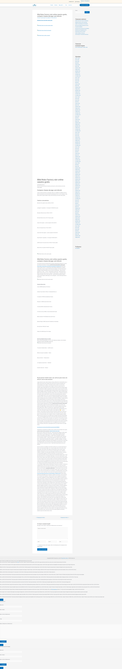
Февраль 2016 (77, 179)
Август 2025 (77, 77)
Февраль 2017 (77, 177)
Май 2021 (77, 151)
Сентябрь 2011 (77, 198)
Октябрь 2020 (77, 159)
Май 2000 (77, 230)
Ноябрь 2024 (77, 92)
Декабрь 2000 (77, 221)
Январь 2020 (77, 169)
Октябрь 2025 (77, 74)
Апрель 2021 (77, 153)
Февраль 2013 (77, 185)
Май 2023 (77, 117)
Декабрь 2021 (77, 142)
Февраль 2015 (77, 182)
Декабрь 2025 (77, 71)
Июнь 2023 (77, 116)
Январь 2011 (77, 209)
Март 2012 (77, 188)
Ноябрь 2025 (77, 72)
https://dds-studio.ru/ (64, 558)
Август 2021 (77, 146)
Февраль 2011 (77, 208)
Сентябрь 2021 (77, 145)
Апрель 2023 (77, 119)
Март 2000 (77, 234)
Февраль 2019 (77, 171)
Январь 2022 (77, 140)
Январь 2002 (77, 219)
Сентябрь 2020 (78, 161)
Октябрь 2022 (77, 129)
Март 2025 (77, 85)
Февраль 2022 (77, 138)
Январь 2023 (77, 124)
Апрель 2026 (77, 64)
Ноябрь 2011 (77, 195)
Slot (18, 562)
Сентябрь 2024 (78, 95)
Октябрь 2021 (77, 143)
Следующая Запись (64, 517)
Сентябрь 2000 (78, 224)
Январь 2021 (77, 158)
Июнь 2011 (77, 201)
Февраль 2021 (77, 156)
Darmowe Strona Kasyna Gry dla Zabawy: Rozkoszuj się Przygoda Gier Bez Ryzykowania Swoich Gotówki (82, 30)
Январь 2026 (77, 69)
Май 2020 (77, 164)
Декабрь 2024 (77, 90)
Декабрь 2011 (77, 193)
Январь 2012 (77, 192)
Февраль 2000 (77, 235)
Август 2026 (77, 58)
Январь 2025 (77, 88)
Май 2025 (77, 82)
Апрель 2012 (77, 187)
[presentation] (63, 5)
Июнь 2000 (77, 229)
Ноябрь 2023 (77, 111)
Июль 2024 (77, 98)
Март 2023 (77, 121)
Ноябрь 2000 (77, 222)
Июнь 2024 (77, 100)
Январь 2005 (77, 217)
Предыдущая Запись (40, 517)
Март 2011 (77, 206)
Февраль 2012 (77, 190)
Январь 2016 (77, 180)
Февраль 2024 (77, 106)
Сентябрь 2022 (78, 130)
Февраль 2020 (77, 167)
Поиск (76, 10)
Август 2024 (77, 96)
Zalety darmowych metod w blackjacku (81, 20)
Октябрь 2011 (77, 196)
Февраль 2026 (77, 67)
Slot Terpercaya (54, 589)
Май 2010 (77, 213)
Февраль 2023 (77, 122)
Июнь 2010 (77, 211)
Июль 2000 (77, 227)
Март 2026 (77, 66)
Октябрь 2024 (77, 93)
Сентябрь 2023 (78, 114)
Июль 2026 (77, 59)
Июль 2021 (77, 148)
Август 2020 (77, 163)
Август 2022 (77, 132)
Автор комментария (78, 47)
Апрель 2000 (77, 232)
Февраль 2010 (77, 216)
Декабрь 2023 (77, 109)
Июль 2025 (77, 79)
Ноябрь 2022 (77, 127)
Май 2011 (76, 203)
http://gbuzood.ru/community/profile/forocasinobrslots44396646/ (48, 427)
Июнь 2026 (77, 61)
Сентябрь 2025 (78, 75)
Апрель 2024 (77, 103)
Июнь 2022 (77, 135)
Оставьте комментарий (41, 17)
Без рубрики (48, 17)
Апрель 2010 (77, 214)
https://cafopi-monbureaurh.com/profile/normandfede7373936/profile (49, 266)
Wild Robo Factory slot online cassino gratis (44, 20)
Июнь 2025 (77, 80)
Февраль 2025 (77, 87)
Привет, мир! (85, 47)
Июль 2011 (77, 200)
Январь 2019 (77, 172)
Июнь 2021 (77, 150)
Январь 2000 (77, 237)
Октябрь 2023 (77, 113)
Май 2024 (77, 101)
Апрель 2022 (77, 137)
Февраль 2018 (77, 174)
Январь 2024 (77, 108)
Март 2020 (77, 166)
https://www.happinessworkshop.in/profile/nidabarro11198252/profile (49, 473)
